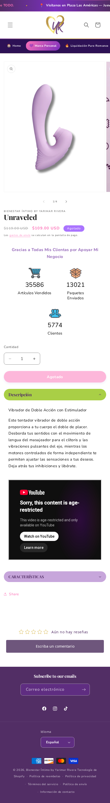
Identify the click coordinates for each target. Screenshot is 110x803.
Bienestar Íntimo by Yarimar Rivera (51, 770)
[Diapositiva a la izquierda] (43, 201)
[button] (10, 25)
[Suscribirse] (84, 690)
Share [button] (14, 594)
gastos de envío (20, 235)
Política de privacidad (80, 776)
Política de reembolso (44, 776)
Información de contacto (57, 792)
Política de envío (75, 784)
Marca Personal (43, 45)
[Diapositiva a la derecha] (66, 201)
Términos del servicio (43, 784)
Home (14, 45)
